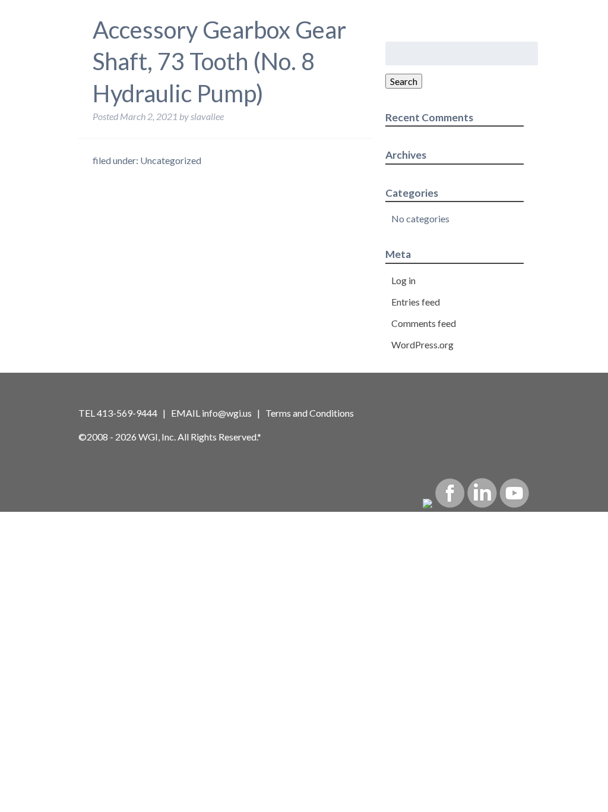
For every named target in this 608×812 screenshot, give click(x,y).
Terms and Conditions (309, 412)
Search (403, 81)
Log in (403, 280)
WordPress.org (422, 344)
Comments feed (423, 323)
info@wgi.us (227, 412)
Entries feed (415, 301)
